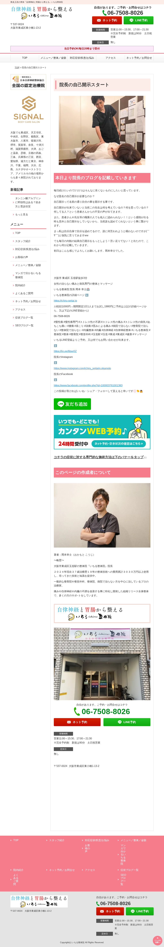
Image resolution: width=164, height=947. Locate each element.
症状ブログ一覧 (24, 317)
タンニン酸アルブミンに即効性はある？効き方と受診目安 (28, 202)
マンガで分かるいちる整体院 (28, 275)
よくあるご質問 (24, 293)
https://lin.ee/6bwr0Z (65, 351)
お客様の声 (21, 257)
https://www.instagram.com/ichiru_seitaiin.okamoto (82, 368)
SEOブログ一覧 (24, 325)
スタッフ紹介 (23, 241)
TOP (24, 57)
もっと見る (21, 214)
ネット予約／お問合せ (139, 57)
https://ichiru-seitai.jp (65, 300)
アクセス (111, 57)
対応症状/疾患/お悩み (82, 57)
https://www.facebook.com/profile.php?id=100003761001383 (88, 385)
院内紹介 (20, 285)
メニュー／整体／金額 (53, 57)
